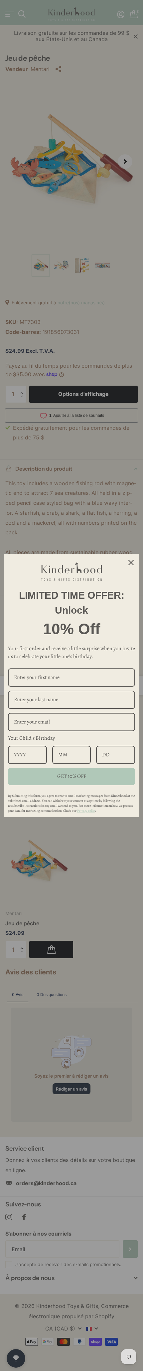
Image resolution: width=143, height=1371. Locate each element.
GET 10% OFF (71, 776)
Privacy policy (86, 810)
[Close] (131, 562)
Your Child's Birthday (31, 738)
